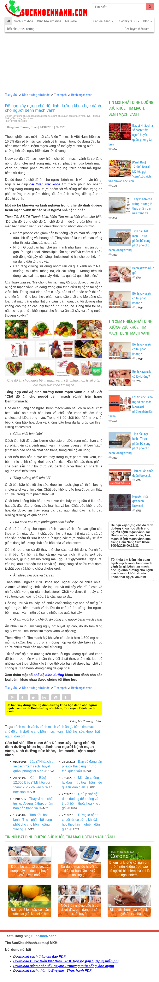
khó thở (71, 731)
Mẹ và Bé (71, 21)
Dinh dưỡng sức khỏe (35, 94)
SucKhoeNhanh (44, 936)
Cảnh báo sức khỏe (49, 21)
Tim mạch (60, 94)
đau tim (19, 736)
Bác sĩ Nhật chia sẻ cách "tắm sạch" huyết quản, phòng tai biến (33, 766)
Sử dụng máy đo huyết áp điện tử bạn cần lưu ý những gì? (80, 871)
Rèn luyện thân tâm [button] (137, 28)
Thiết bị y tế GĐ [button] (127, 21)
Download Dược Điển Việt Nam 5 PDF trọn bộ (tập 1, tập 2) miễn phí (65, 961)
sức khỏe (86, 731)
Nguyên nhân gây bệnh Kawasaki (140, 501)
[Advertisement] (79, 61)
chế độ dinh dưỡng (49, 675)
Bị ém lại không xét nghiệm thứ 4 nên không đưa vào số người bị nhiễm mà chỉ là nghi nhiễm (129, 869)
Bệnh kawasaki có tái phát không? (141, 298)
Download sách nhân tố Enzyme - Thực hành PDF (52, 970)
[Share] (12, 698)
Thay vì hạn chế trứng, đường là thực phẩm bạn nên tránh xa (33, 803)
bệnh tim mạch (84, 727)
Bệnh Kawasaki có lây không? (142, 373)
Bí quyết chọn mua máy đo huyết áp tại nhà (129, 912)
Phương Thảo (29, 127)
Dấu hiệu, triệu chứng (20, 28)
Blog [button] (146, 21)
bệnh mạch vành (26, 727)
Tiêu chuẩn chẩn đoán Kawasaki (142, 473)
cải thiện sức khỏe (44, 184)
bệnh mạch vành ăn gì (56, 727)
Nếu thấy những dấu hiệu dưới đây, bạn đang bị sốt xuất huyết (79, 910)
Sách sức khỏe (23, 21)
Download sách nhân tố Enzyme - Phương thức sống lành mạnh (63, 966)
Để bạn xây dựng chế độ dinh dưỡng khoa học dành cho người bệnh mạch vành (53, 108)
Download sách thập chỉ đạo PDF (39, 956)
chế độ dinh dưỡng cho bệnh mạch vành (35, 731)
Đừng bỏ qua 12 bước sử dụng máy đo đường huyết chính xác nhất (29, 871)
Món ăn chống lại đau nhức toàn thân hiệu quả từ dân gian (82, 782)
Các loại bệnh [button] (102, 21)
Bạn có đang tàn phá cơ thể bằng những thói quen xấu (82, 766)
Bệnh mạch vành (81, 94)
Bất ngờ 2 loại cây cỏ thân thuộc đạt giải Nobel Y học (30, 912)
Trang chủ (11, 94)
